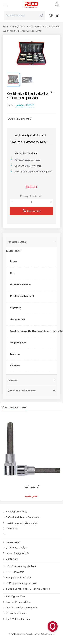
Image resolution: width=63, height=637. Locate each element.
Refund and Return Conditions (22, 517)
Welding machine (15, 596)
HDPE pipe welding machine (21, 583)
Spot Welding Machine (18, 618)
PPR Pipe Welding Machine (21, 566)
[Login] (57, 4)
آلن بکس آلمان (31, 486)
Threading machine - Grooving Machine (28, 588)
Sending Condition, (16, 511)
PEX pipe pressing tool (18, 577)
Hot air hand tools (15, 613)
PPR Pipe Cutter (15, 571)
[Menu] (6, 4)
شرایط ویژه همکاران (16, 547)
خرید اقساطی (13, 541)
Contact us (12, 528)
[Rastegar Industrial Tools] (31, 4)
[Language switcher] (57, 15)
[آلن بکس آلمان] (31, 449)
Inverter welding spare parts (21, 607)
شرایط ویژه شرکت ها (17, 553)
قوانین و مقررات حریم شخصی (22, 522)
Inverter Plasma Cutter (18, 602)
